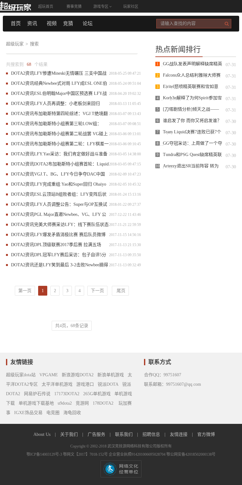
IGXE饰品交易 (28, 412)
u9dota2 (65, 403)
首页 (16, 23)
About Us (42, 434)
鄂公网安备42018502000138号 (191, 454)
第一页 (25, 290)
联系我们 (124, 434)
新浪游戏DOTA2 (78, 374)
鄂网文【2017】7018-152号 (86, 454)
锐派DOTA (108, 384)
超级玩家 (15, 44)
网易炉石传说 (37, 393)
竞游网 (82, 403)
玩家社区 (130, 6)
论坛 (88, 23)
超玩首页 (45, 6)
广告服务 (97, 434)
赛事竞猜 (74, 6)
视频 (52, 23)
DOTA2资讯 (22, 73)
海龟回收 (72, 412)
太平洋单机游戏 (57, 384)
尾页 (120, 290)
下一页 (97, 290)
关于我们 (69, 434)
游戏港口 (85, 384)
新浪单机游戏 (110, 374)
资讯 (32, 23)
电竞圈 (53, 412)
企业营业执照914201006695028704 (137, 454)
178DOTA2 (103, 403)
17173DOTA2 (66, 393)
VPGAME (48, 374)
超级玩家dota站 (21, 374)
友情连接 (179, 434)
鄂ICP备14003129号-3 (44, 454)
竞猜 (68, 23)
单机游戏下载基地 (36, 403)
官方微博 (206, 434)
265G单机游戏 (97, 393)
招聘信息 (151, 434)
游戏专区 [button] (101, 6)
